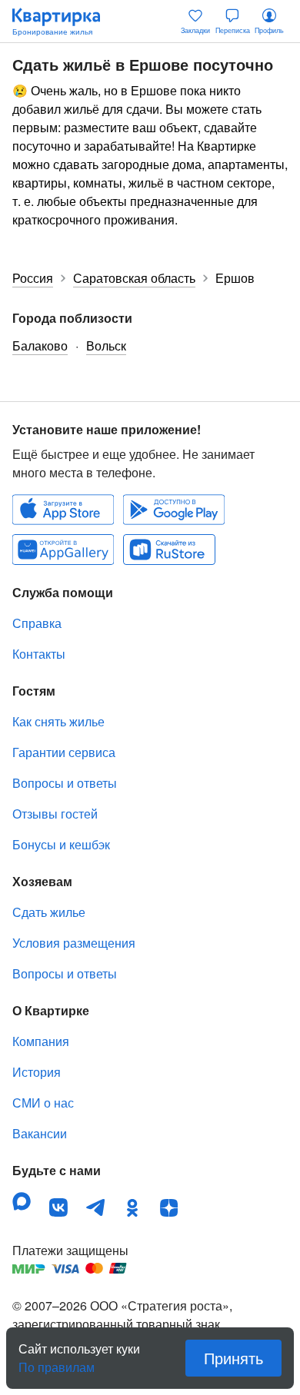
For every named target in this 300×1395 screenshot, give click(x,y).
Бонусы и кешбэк (61, 844)
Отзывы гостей (55, 813)
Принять (233, 1358)
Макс (21, 1201)
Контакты (38, 654)
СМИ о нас (43, 1102)
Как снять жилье (58, 721)
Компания (40, 1041)
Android (174, 509)
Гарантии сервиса (63, 752)
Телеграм (95, 1207)
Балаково (40, 345)
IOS (63, 509)
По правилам (56, 1361)
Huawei (63, 549)
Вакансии (39, 1133)
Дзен (169, 1207)
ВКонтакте (58, 1207)
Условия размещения (73, 943)
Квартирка (63, 21)
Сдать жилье (48, 912)
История (36, 1072)
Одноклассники (132, 1207)
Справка (37, 623)
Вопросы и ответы (64, 783)
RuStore (169, 549)
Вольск (106, 345)
